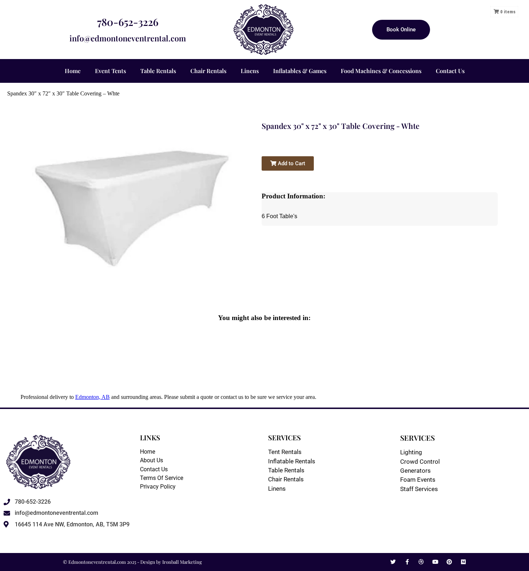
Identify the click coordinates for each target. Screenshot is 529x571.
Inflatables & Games (299, 71)
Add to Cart (290, 163)
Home (73, 71)
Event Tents (110, 71)
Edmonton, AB (92, 397)
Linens (250, 71)
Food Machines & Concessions (381, 71)
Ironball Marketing (182, 562)
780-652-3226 (127, 21)
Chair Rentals (208, 71)
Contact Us (450, 71)
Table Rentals (158, 71)
